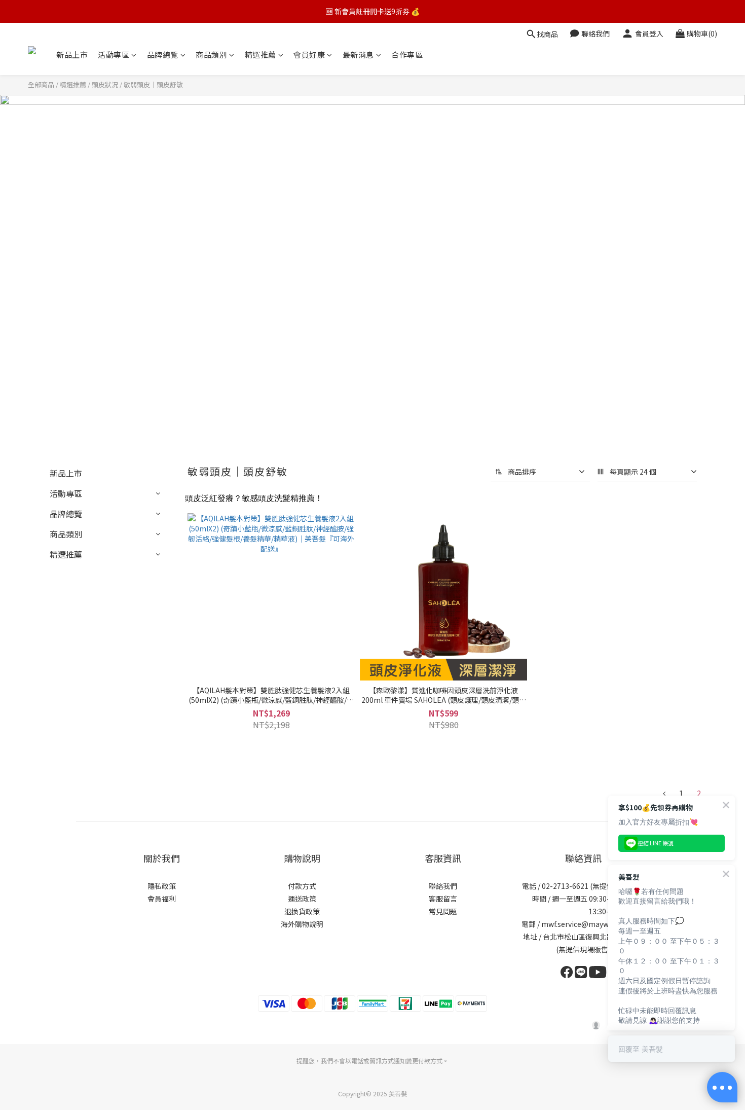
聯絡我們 (443, 886)
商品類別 (211, 54)
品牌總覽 (162, 54)
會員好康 (309, 54)
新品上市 (72, 54)
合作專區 (407, 54)
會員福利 (161, 898)
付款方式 (302, 886)
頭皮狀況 (105, 84)
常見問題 (443, 911)
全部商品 (41, 84)
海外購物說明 (302, 924)
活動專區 (113, 54)
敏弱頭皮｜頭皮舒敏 (153, 84)
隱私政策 (161, 886)
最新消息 (358, 54)
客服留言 (443, 898)
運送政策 (302, 898)
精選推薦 (260, 54)
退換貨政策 (302, 911)
